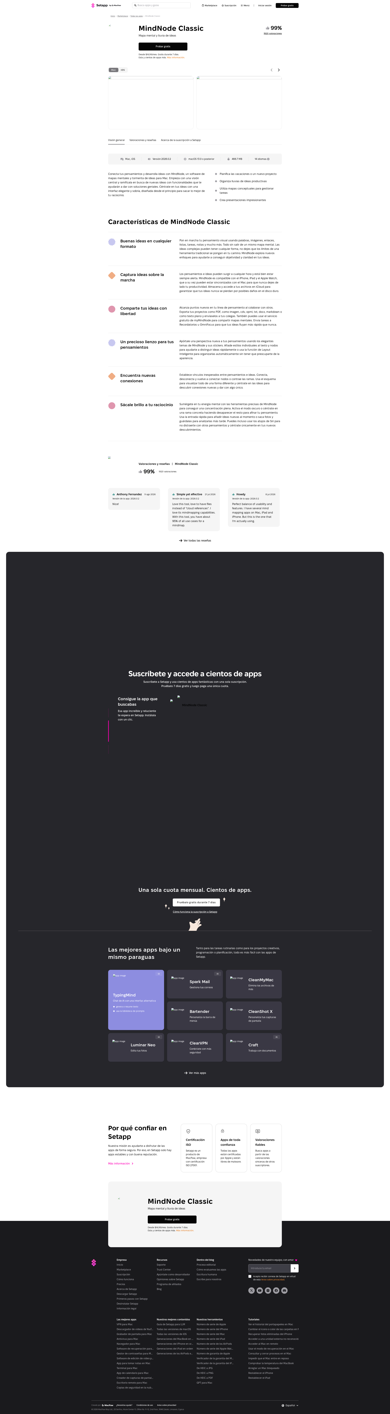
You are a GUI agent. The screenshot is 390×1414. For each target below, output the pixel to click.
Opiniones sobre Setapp (170, 1279)
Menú (247, 5)
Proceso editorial (206, 1264)
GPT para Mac (204, 1382)
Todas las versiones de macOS (174, 1329)
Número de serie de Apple (211, 1324)
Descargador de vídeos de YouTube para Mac (135, 1329)
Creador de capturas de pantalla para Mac (135, 1378)
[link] (252, 1291)
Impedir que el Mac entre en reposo (268, 1358)
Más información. (176, 57)
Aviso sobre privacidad (272, 1279)
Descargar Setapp (127, 1294)
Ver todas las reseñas (197, 540)
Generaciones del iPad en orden (175, 1348)
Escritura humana (207, 1274)
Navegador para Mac (128, 1344)
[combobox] (292, 1405)
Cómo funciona (125, 1279)
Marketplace (211, 5)
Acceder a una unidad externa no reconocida (274, 1339)
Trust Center (164, 1269)
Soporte (161, 1264)
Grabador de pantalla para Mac (134, 1334)
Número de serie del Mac (211, 1334)
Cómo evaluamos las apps (211, 1269)
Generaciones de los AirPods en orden (175, 1353)
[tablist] (118, 70)
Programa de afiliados (169, 1284)
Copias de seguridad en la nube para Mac (135, 1387)
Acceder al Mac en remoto (263, 1344)
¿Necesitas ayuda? (124, 1405)
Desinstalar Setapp (127, 1303)
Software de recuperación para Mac (135, 1348)
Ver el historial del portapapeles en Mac (270, 1324)
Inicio (113, 16)
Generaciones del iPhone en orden (175, 1344)
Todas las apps (136, 16)
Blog (159, 1289)
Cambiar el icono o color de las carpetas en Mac (275, 1329)
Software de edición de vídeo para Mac (135, 1358)
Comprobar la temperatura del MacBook (271, 1363)
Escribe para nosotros (209, 1279)
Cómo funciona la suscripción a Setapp (195, 912)
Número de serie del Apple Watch (215, 1348)
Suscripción (230, 5)
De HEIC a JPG (205, 1368)
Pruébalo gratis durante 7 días (196, 902)
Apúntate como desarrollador (173, 1274)
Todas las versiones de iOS (172, 1334)
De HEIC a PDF (205, 1378)
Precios (121, 1284)
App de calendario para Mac (133, 1373)
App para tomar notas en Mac (133, 1363)
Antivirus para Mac (127, 1339)
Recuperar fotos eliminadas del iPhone (270, 1334)
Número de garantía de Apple (213, 1353)
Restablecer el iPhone (260, 1373)
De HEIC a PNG (205, 1373)
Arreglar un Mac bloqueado (263, 1368)
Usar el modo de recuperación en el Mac (271, 1348)
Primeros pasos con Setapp (132, 1299)
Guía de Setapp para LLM (171, 1324)
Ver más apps (197, 1072)
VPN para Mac (125, 1324)
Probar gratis (287, 5)
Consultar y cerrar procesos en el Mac (269, 1353)
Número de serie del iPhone (212, 1329)
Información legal (126, 1308)
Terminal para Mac (127, 1368)
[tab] (113, 70)
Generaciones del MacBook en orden (175, 1339)
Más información (119, 1163)
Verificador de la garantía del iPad (215, 1363)
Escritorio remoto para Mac (132, 1382)
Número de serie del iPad (211, 1339)
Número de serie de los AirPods (214, 1344)
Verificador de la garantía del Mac (215, 1358)
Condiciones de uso (144, 1405)
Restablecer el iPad (259, 1378)
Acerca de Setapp (127, 1289)
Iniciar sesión (264, 5)
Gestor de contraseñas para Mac (135, 1353)
